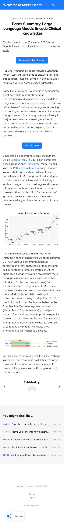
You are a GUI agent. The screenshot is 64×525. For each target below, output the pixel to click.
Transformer (33, 163)
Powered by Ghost (32, 505)
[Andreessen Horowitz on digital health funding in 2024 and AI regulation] (32, 455)
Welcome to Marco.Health (22, 4)
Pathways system (23, 167)
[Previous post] (5, 387)
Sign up (32, 494)
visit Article (32, 145)
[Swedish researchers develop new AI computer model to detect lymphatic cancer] (32, 424)
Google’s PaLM (19, 159)
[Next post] (59, 387)
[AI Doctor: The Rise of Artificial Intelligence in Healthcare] (32, 439)
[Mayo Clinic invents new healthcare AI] (32, 432)
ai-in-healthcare (44, 18)
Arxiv (6, 50)
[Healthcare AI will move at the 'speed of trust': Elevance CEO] (32, 447)
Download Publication (32, 60)
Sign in (32, 497)
